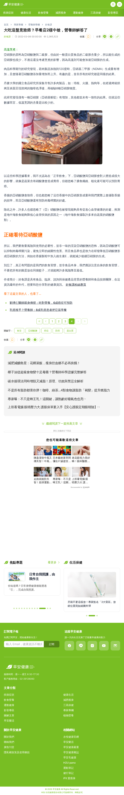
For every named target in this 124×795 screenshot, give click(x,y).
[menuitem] (8, 13)
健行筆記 (68, 773)
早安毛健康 (69, 757)
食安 (19, 330)
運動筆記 (68, 767)
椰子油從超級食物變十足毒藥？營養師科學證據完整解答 (47, 372)
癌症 (46, 330)
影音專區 (113, 12)
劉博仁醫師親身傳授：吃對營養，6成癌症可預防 (41, 302)
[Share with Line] (104, 36)
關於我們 (9, 736)
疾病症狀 (8, 12)
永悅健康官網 (71, 736)
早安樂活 (9, 720)
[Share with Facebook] (111, 36)
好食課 (48, 24)
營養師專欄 (34, 24)
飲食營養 (43, 12)
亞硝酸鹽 (32, 330)
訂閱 (51, 644)
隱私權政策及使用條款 (17, 752)
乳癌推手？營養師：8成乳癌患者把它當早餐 (38, 310)
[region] (32, 586)
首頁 (6, 24)
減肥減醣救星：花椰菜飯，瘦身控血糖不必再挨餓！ (44, 363)
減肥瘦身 (61, 12)
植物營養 (68, 715)
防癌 (57, 330)
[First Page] (39, 321)
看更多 (52, 562)
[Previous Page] (46, 321)
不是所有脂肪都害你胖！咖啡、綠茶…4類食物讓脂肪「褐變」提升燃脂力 (59, 390)
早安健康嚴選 (71, 747)
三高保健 (95, 12)
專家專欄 (18, 24)
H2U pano (69, 762)
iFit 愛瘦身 (69, 778)
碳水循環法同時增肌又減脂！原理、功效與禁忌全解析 (45, 381)
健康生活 (26, 12)
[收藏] (88, 36)
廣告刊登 (9, 747)
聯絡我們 (9, 742)
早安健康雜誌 (71, 752)
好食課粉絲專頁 (76, 284)
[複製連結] (117, 36)
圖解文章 (9, 715)
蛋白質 (70, 330)
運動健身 (78, 12)
